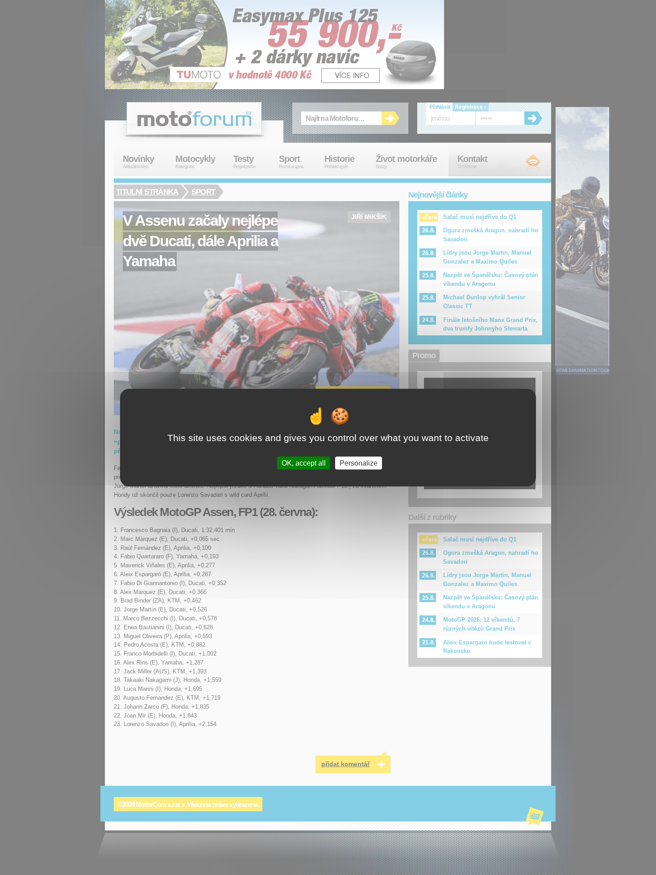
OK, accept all (304, 462)
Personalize (359, 462)
